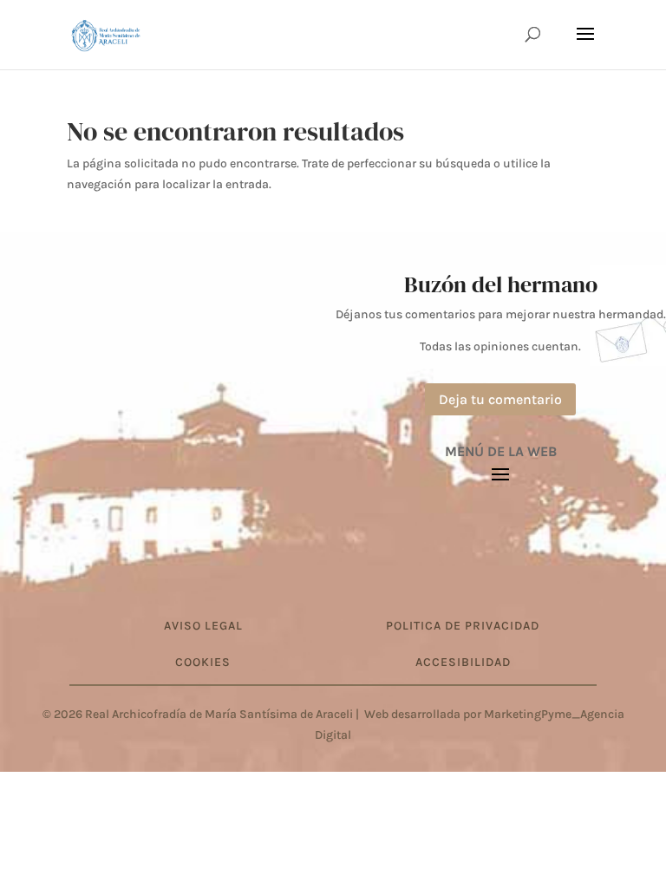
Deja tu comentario (500, 399)
